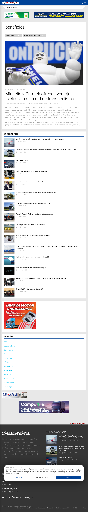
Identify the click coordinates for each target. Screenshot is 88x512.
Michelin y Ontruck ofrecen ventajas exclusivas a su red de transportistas (39, 96)
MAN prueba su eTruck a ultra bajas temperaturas (33, 235)
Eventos (7, 354)
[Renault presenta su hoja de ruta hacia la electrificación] (9, 189)
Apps (6, 342)
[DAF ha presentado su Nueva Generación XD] (9, 232)
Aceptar (68, 477)
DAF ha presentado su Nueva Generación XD (31, 225)
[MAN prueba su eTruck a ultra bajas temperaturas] (9, 243)
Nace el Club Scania (22, 160)
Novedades (8, 370)
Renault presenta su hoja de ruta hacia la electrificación (34, 182)
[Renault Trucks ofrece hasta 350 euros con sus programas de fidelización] (9, 286)
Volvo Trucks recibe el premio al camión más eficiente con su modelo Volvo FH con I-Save (46, 150)
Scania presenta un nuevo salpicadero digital (31, 268)
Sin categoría (9, 379)
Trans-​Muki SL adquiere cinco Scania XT (29, 289)
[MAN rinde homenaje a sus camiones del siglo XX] (9, 264)
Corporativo (21, 89)
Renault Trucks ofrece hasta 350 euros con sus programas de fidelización (41, 278)
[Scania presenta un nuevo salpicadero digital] (9, 275)
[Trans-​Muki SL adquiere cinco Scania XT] (9, 296)
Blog (8, 7)
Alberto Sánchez (11, 104)
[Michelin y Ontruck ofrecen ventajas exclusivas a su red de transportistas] (44, 85)
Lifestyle (7, 362)
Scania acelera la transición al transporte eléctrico (33, 203)
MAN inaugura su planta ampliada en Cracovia (31, 171)
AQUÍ (78, 470)
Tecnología (8, 387)
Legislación (8, 358)
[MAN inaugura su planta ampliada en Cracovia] (9, 178)
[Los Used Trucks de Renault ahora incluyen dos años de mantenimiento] (9, 146)
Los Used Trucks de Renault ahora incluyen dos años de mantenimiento (40, 139)
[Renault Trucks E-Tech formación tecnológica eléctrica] (9, 221)
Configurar (17, 477)
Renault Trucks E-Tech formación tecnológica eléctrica (34, 214)
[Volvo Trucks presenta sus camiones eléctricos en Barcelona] (9, 200)
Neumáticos (8, 366)
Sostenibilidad (9, 383)
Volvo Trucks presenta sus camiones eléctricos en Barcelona (36, 192)
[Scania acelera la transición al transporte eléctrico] (9, 210)
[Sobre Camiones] (10, 4)
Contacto (14, 7)
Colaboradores (10, 89)
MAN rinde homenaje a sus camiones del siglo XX (32, 257)
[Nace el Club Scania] (9, 168)
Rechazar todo (42, 477)
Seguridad (7, 374)
